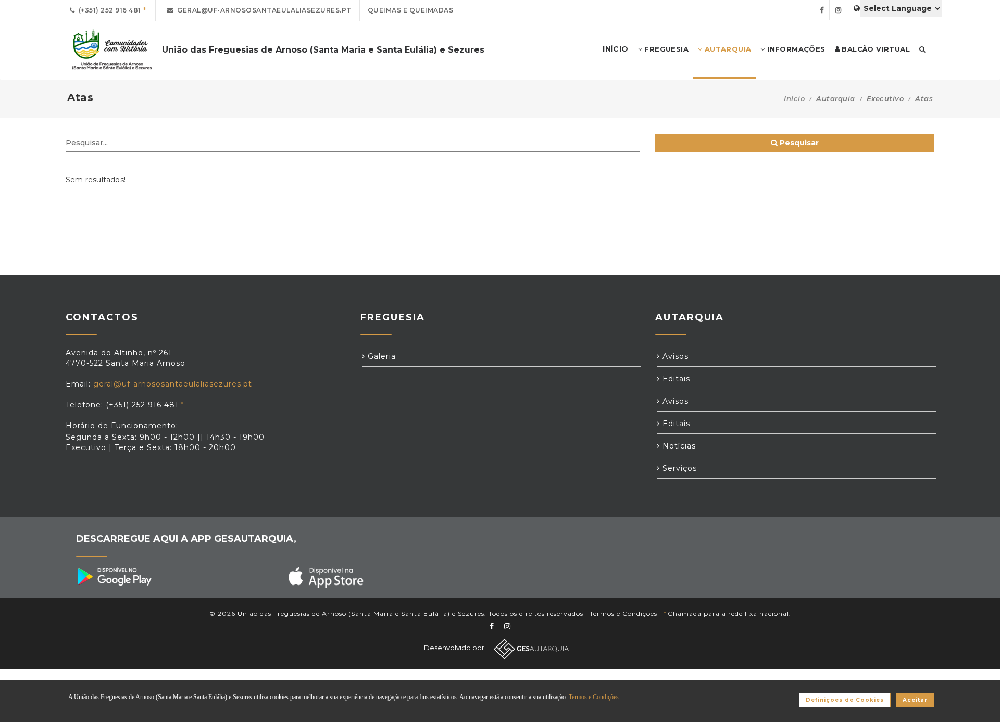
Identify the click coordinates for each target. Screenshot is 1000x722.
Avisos (674, 356)
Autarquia (726, 49)
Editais (675, 378)
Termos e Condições (623, 613)
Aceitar (915, 699)
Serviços (678, 468)
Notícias (678, 446)
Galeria (380, 356)
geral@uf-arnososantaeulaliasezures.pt (262, 10)
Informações (795, 49)
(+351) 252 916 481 (108, 10)
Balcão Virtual (875, 49)
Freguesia (665, 49)
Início (794, 98)
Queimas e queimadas (411, 10)
